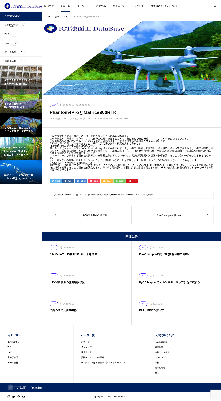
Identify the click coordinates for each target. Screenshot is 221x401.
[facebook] (18, 396)
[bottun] (215, 6)
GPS (94, 118)
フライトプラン (162, 357)
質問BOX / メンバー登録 (164, 6)
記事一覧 (65, 6)
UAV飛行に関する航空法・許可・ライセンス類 (103, 362)
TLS (9, 347)
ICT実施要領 (13, 342)
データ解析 (13, 362)
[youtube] (23, 396)
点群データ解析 (162, 352)
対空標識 (159, 347)
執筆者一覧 (119, 6)
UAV (80, 118)
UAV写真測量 (70, 118)
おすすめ (101, 6)
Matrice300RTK (121, 118)
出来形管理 (13, 357)
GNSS (87, 118)
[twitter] (13, 396)
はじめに (49, 6)
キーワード (83, 6)
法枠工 (158, 362)
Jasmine (67, 195)
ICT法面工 (57, 118)
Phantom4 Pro (105, 118)
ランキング (138, 6)
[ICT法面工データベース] (23, 6)
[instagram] (9, 396)
